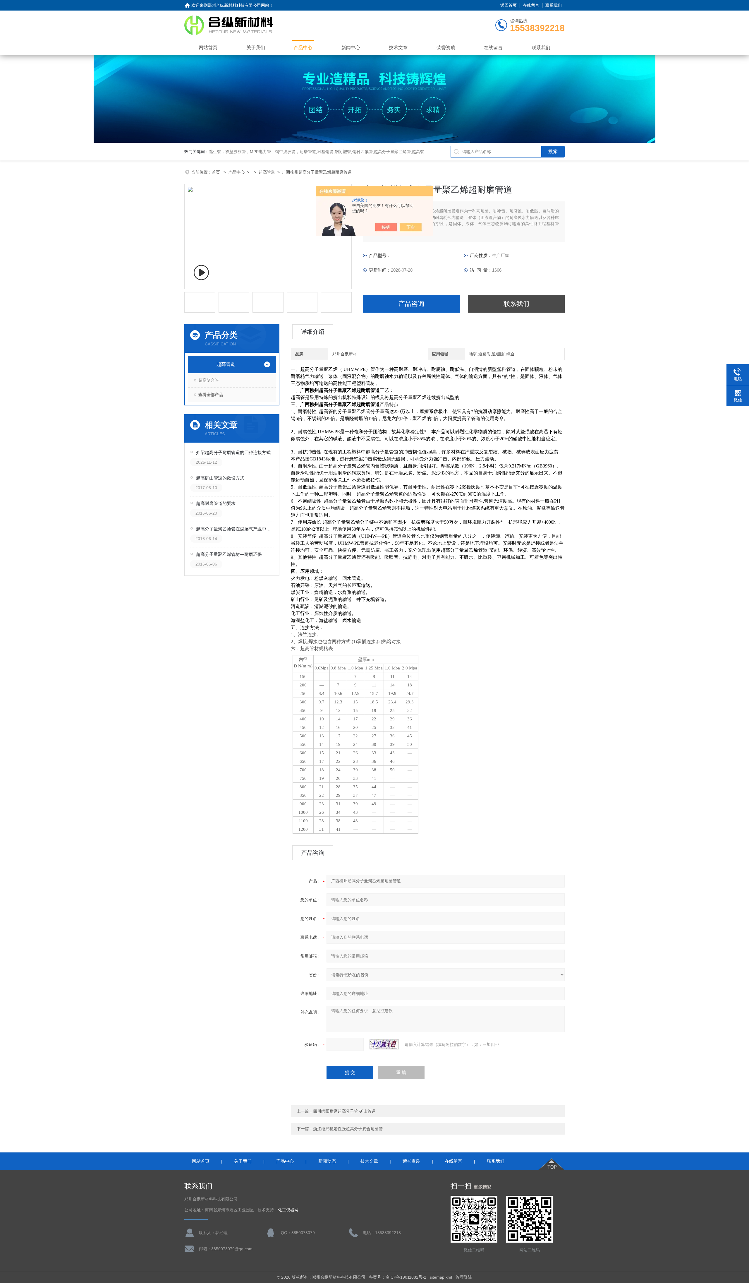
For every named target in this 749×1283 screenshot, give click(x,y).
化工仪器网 (288, 1210)
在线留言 (531, 5)
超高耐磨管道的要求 (216, 503)
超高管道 (267, 172)
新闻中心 (350, 47)
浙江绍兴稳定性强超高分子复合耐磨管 (348, 1128)
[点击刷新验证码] (384, 1044)
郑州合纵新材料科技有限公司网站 (238, 5)
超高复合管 (208, 380)
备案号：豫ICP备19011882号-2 (397, 1277)
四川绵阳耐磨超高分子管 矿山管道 (344, 1111)
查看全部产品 (210, 394)
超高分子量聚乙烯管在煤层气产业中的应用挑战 (235, 528)
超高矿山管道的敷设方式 (220, 477)
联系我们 (553, 5)
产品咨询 (411, 303)
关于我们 (255, 47)
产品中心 (303, 47)
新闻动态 (327, 1161)
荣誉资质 (446, 47)
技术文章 (398, 47)
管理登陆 (464, 1277)
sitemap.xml (441, 1277)
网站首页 (208, 47)
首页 (216, 172)
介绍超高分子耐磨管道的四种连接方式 (233, 452)
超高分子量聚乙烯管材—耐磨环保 (229, 554)
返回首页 (508, 5)
